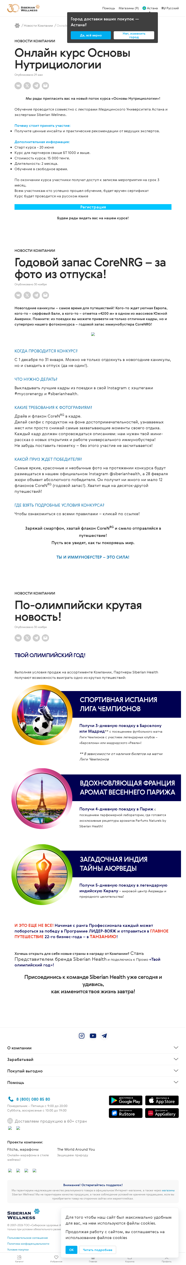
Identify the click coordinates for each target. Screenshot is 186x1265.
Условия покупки (18, 1249)
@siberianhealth (125, 473)
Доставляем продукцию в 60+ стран (51, 1121)
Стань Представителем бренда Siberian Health (79, 956)
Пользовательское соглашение (27, 1237)
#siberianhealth (62, 393)
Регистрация (93, 207)
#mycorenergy (29, 393)
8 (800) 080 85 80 (33, 1099)
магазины (168, 1190)
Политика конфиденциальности (28, 1243)
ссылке (131, 513)
